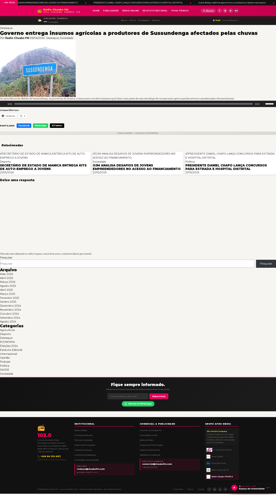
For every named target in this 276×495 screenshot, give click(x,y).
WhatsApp (40, 125)
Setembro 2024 (10, 317)
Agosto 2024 (8, 321)
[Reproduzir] (4, 103)
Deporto (5, 334)
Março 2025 (7, 293)
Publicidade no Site (148, 435)
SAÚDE (4, 369)
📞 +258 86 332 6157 (49, 456)
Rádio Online (130, 10)
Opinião (5, 357)
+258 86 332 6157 (150, 467)
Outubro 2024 (9, 313)
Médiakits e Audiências (150, 455)
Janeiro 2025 (8, 301)
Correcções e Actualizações (86, 460)
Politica (4, 365)
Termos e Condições (83, 440)
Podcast (5, 361)
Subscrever (158, 396)
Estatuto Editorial (155, 10)
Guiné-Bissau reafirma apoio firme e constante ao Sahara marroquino (186, 2)
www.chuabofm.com (69, 489)
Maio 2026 (6, 274)
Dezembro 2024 (10, 305)
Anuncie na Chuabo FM (151, 430)
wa (236, 10)
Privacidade (178, 489)
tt (225, 489)
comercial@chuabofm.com (157, 464)
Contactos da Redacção (85, 455)
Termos (190, 489)
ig (225, 10)
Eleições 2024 (9, 345)
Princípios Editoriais (83, 435)
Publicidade (110, 10)
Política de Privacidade (84, 445)
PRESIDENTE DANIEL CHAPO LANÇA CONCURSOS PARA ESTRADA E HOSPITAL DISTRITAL (92, 2)
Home (96, 10)
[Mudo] (262, 103)
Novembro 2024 (10, 309)
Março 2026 (7, 281)
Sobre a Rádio (80, 430)
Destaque (6, 28)
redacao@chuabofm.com (91, 469)
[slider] (269, 103)
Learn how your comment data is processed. (67, 253)
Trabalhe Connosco (83, 450)
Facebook (24, 125)
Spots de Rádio (146, 440)
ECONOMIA (7, 341)
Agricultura (7, 330)
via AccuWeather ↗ (230, 20)
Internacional (8, 353)
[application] (138, 104)
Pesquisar (6, 257)
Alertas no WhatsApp (140, 403)
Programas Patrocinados (151, 445)
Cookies (201, 489)
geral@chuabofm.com (87, 472)
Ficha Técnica (179, 10)
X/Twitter (57, 125)
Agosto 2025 (8, 285)
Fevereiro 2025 (9, 297)
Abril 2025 (6, 289)
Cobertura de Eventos (150, 450)
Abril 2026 (6, 278)
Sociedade (66, 38)
